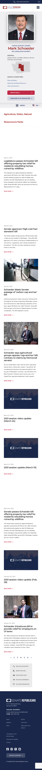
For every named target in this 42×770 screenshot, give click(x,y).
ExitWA (23, 719)
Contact (8, 742)
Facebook (7, 749)
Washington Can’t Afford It (25, 727)
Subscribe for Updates (12, 739)
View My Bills (15, 92)
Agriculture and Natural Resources (16, 83)
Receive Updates (15, 755)
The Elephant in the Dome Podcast (11, 735)
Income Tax (24, 722)
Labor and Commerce (13, 86)
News (7, 725)
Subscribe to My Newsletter (20, 98)
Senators (8, 722)
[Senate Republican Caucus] (12, 7)
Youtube (19, 749)
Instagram (11, 749)
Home (7, 719)
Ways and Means (12, 80)
